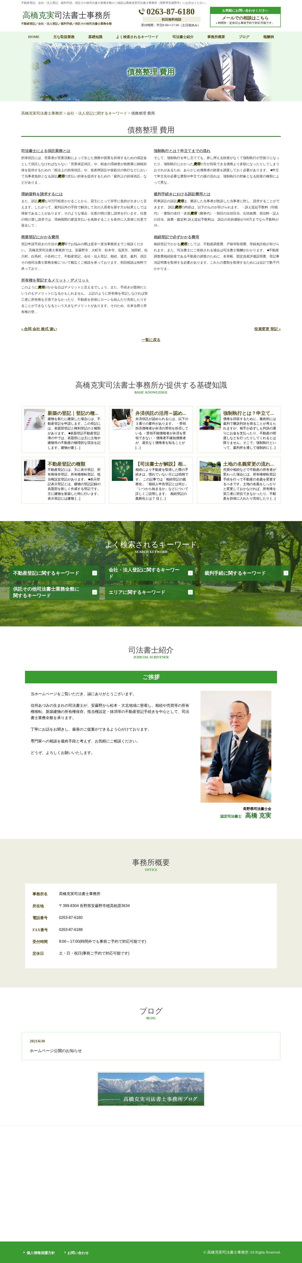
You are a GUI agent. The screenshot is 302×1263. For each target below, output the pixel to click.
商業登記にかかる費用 (40, 237)
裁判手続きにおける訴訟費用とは (182, 194)
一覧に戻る (151, 340)
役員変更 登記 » (267, 329)
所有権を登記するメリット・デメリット (55, 280)
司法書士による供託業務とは (45, 151)
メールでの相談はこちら (245, 18)
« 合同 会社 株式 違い (39, 329)
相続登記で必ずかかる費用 (176, 237)
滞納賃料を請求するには (42, 194)
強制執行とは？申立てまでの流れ (182, 151)
